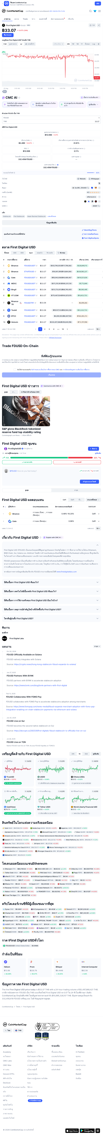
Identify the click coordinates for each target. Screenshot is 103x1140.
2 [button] (44, 329)
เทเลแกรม (80, 1061)
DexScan (6, 1083)
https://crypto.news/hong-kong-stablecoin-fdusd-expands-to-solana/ (45, 664)
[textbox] (44, 474)
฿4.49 (50, 928)
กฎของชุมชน (32, 1074)
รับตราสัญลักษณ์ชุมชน (91, 238)
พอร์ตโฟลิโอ (8, 1105)
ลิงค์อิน (78, 1078)
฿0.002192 (52, 891)
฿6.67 (87, 920)
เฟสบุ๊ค (78, 1069)
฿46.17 (51, 913)
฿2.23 (81, 880)
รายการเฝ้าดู (8, 1109)
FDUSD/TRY (29, 303)
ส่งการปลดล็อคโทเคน (91, 234)
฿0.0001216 (86, 873)
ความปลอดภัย (32, 1091)
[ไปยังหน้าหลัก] (12, 11)
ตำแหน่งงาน (32, 1096)
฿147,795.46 (19, 928)
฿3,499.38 (17, 917)
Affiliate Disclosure (55, 337)
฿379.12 (16, 924)
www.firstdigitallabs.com (67, 572)
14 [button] (63, 329)
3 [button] (49, 329)
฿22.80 (51, 880)
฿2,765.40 (19, 920)
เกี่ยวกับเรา (31, 1052)
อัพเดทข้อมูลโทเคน (90, 230)
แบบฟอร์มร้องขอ (58, 1056)
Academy (7, 1052)
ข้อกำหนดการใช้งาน (35, 1056)
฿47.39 (72, 884)
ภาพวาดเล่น (7, 1113)
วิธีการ (29, 1087)
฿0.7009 (20, 913)
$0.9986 (22, 946)
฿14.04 (44, 924)
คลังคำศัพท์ (56, 1069)
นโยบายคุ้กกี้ (32, 1069)
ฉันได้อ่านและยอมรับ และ (53, 370)
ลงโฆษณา (7, 1056)
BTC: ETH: (57, 12)
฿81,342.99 (81, 913)
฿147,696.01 (54, 873)
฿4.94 (53, 876)
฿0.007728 (20, 895)
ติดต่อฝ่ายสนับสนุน (59, 1061)
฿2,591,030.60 (80, 909)
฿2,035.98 (43, 884)
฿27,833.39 (68, 917)
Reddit (78, 1074)
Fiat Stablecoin (19, 216)
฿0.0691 (16, 909)
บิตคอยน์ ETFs (8, 1074)
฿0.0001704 (85, 869)
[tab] (21, 44)
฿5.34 (15, 884)
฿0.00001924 (19, 891)
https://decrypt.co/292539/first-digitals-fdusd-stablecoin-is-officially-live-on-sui (50, 730)
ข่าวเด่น (6, 1069)
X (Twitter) (80, 1052)
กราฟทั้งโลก (7, 1096)
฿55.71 (17, 880)
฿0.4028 (47, 909)
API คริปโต (7, 1078)
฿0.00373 (53, 888)
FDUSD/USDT (29, 266)
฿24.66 (76, 928)
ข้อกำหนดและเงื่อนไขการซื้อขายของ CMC (45, 370)
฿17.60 (16, 876)
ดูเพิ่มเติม (98, 453)
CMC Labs (7, 1061)
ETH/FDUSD (29, 271)
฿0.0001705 (47, 932)
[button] (36, 329)
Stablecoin (7, 216)
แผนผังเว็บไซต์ (8, 1118)
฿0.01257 (84, 891)
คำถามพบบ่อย (57, 1065)
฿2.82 (17, 932)
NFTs (5, 1100)
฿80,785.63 (18, 869)
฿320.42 (51, 869)
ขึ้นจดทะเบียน (57, 1052)
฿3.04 (43, 917)
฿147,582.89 (20, 873)
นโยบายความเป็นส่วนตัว (36, 1061)
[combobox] (59, 44)
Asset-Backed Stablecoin (36, 216)
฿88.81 (55, 920)
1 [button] (40, 329)
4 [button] (53, 329)
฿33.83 (19, 888)
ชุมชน (78, 1056)
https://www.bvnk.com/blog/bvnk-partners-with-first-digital (40, 685)
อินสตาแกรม (81, 1065)
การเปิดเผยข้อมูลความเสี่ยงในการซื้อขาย (76, 370)
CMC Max (7, 1065)
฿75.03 (72, 924)
